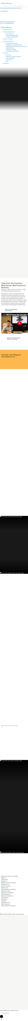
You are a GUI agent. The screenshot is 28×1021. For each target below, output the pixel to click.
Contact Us (6, 63)
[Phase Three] (14, 485)
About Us (6, 53)
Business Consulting (8, 41)
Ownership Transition (11, 49)
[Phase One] (14, 421)
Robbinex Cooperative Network (13, 56)
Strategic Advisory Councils (10, 970)
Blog (7, 61)
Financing (6, 974)
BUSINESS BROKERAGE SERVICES (4, 215)
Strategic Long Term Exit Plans (11, 972)
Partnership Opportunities (12, 35)
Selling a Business (8, 29)
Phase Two (4, 467)
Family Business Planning (12, 51)
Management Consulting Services (14, 45)
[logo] (9, 949)
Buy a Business (9, 34)
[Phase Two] (14, 454)
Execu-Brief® (7, 967)
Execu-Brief (9, 60)
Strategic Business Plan (11, 43)
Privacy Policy (6, 1013)
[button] (1, 1016)
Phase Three (4, 498)
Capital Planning (10, 48)
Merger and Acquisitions (12, 37)
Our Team (8, 55)
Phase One (4, 434)
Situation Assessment (9, 969)
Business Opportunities (9, 32)
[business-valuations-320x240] (11, 246)
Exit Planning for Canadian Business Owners (16, 46)
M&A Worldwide (10, 58)
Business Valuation (8, 39)
